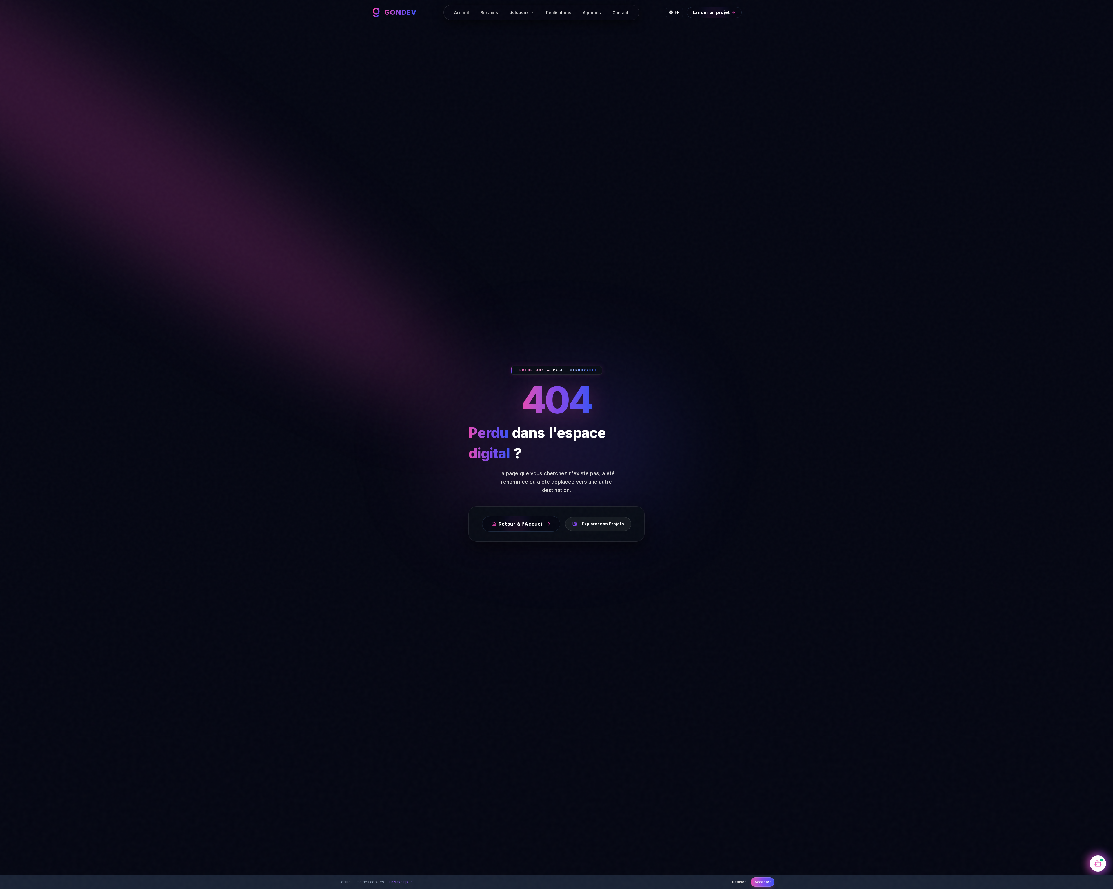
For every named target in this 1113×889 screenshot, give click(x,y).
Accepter (762, 882)
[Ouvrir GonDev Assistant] (1098, 863)
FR (677, 12)
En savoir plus (401, 882)
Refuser (739, 882)
